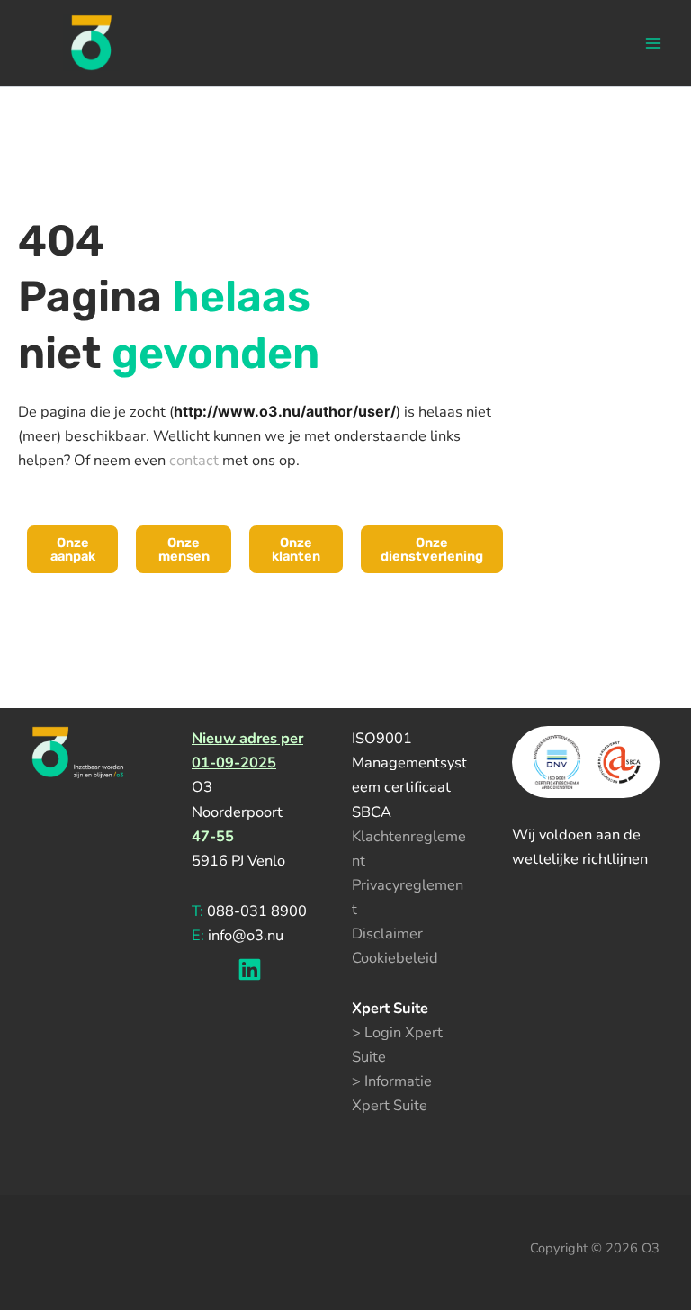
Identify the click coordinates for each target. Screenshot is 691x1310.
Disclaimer (387, 933)
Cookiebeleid (395, 957)
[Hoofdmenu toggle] (653, 43)
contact (194, 460)
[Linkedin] (250, 969)
